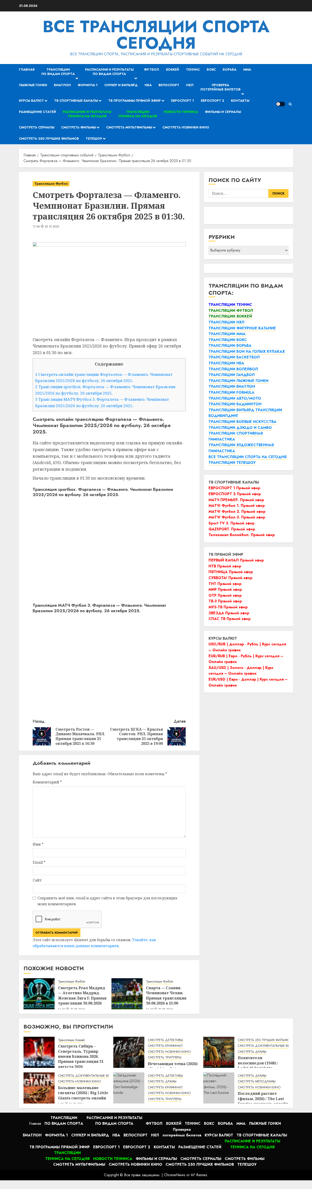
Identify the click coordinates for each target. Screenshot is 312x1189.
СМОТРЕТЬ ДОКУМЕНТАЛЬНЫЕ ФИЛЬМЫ (268, 1046)
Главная (26, 69)
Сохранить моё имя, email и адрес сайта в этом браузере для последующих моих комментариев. (107, 900)
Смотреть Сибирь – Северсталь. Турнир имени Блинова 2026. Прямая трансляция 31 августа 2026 (80, 1056)
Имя (38, 844)
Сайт (37, 880)
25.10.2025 (52, 227)
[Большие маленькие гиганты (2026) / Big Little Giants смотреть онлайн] (39, 1087)
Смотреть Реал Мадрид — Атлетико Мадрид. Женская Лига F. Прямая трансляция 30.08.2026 (82, 995)
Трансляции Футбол (51, 183)
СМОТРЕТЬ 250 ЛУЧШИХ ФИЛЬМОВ (265, 1040)
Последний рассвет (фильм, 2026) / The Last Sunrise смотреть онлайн (263, 1098)
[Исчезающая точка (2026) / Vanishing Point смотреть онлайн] (128, 1052)
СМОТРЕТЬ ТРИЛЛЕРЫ (164, 1057)
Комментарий (47, 782)
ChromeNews (174, 1175)
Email (39, 862)
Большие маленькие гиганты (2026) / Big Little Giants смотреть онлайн (83, 1093)
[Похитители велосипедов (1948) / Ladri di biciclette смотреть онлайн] (218, 1052)
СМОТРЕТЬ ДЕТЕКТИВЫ (165, 1040)
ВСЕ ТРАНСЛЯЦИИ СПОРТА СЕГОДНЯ (156, 35)
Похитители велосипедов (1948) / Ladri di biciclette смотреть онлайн (258, 1065)
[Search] (290, 104)
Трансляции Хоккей (71, 1040)
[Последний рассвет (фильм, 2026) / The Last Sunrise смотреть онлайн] (218, 1087)
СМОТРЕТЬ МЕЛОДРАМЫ (256, 1081)
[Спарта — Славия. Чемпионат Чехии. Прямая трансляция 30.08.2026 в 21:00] (127, 993)
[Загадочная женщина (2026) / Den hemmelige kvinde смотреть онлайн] (128, 1087)
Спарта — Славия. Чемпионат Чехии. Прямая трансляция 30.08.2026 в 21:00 (166, 995)
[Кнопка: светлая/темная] (280, 104)
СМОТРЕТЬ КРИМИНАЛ (165, 1046)
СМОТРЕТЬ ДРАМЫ (252, 1052)
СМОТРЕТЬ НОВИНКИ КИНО (169, 1052)
